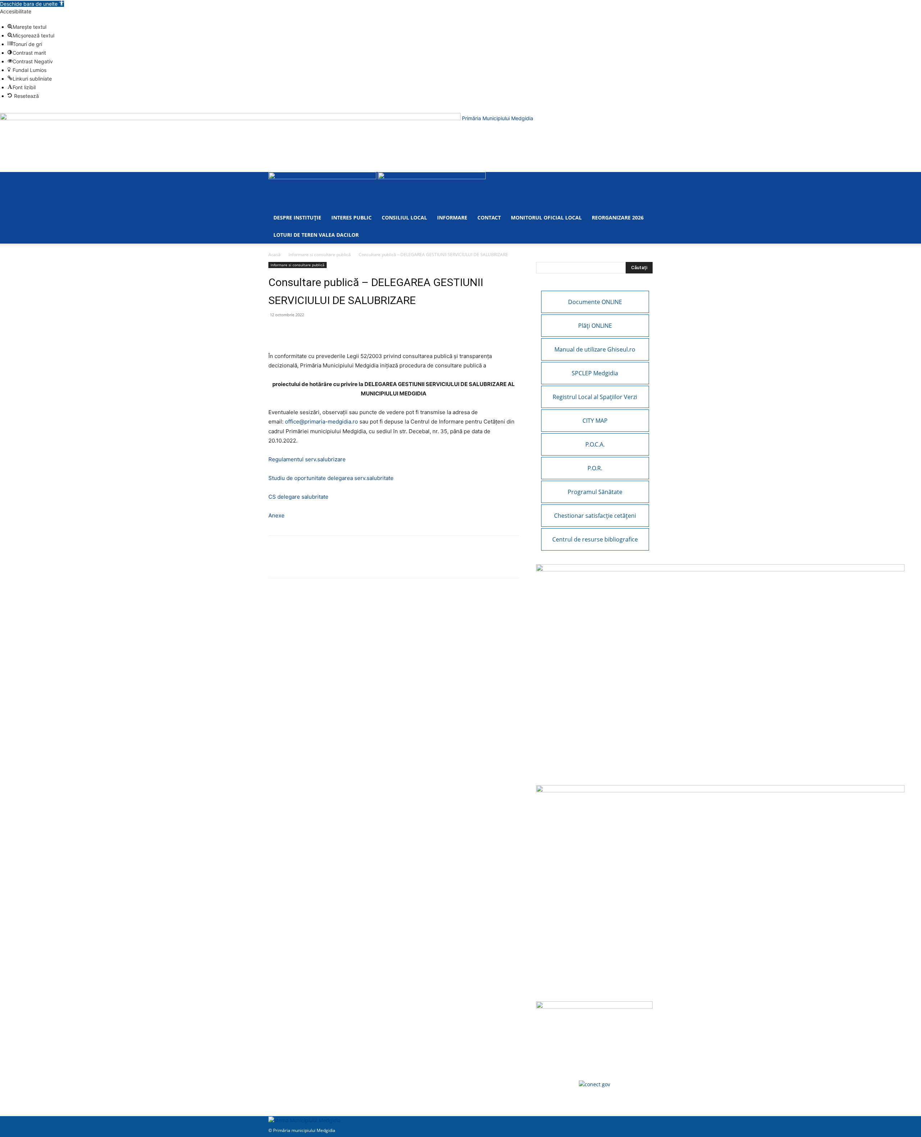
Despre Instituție (297, 217)
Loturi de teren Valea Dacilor (316, 234)
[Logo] (323, 177)
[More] (358, 331)
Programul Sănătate (595, 492)
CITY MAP (595, 421)
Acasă (274, 255)
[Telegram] (342, 331)
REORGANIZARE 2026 (618, 217)
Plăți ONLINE (595, 326)
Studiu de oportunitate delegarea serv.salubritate (331, 478)
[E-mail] (308, 331)
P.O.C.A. (595, 444)
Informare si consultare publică (320, 255)
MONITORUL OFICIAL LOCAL (546, 217)
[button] (32, 4)
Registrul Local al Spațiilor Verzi (595, 397)
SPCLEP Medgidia (595, 373)
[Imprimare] (325, 331)
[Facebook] (275, 331)
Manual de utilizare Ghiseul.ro (594, 349)
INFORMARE (452, 217)
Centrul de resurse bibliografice (595, 539)
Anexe (276, 515)
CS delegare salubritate (298, 496)
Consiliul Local (404, 217)
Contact (489, 217)
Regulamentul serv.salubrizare (307, 459)
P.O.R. (594, 468)
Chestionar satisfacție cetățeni (595, 516)
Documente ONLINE (595, 302)
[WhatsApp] (292, 331)
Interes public (351, 217)
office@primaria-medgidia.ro (321, 421)
